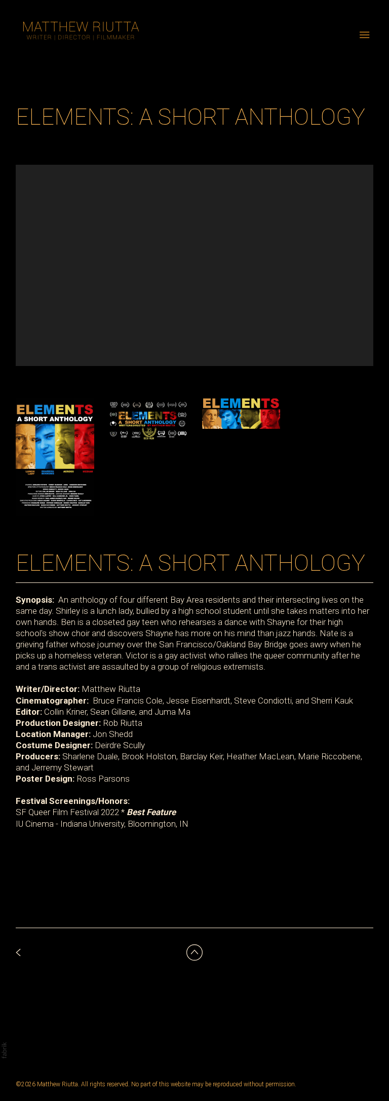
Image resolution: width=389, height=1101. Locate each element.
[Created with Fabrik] (4, 1050)
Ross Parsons (103, 779)
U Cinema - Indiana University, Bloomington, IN (103, 824)
